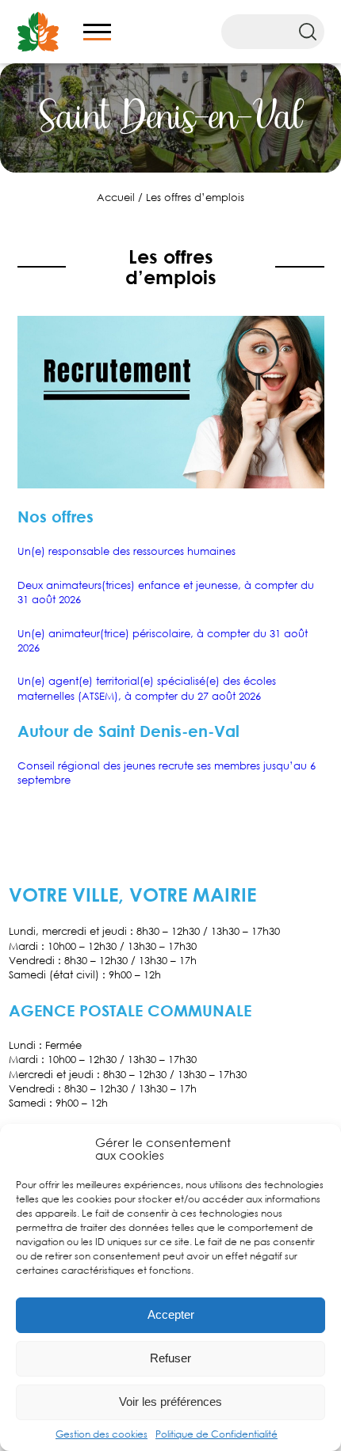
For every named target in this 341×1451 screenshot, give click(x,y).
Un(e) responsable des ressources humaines (126, 551)
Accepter (171, 1314)
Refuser (170, 1358)
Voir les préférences (170, 1401)
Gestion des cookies (102, 1434)
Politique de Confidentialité (216, 1434)
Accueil (116, 197)
